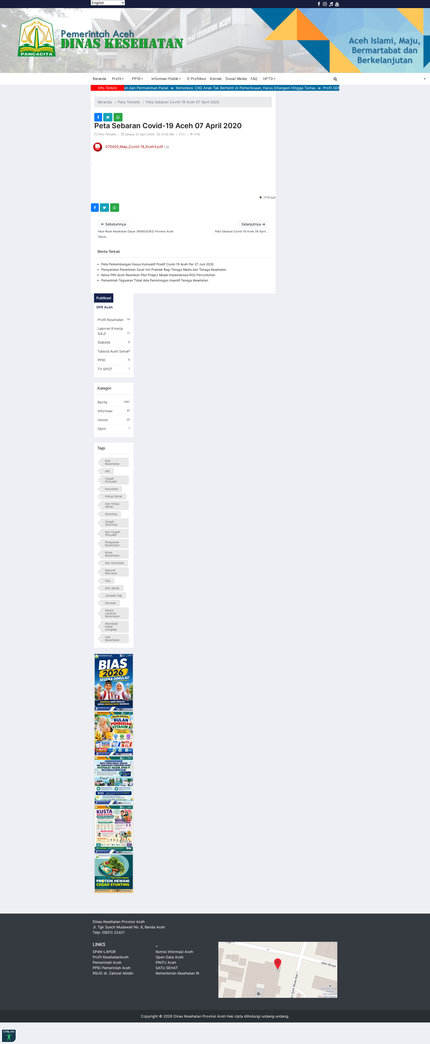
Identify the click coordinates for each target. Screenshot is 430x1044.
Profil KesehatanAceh (111, 957)
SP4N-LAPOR (104, 951)
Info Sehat (112, 588)
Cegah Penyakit (111, 480)
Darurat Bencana (111, 571)
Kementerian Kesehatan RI (177, 973)
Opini (114, 429)
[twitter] (107, 117)
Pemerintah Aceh (107, 962)
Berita (114, 402)
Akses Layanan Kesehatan (112, 613)
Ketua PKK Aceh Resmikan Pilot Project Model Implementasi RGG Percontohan (158, 275)
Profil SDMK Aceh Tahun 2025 (325, 88)
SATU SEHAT (167, 968)
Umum (114, 420)
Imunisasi (111, 489)
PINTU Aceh (166, 962)
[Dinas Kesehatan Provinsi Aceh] (215, 40)
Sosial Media (236, 79)
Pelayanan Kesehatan (112, 543)
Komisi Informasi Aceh (174, 951)
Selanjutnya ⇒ (253, 224)
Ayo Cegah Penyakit (112, 533)
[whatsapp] (118, 117)
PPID (114, 360)
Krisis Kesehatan (112, 554)
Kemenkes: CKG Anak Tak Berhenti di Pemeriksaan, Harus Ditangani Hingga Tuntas (223, 88)
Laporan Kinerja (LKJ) (114, 331)
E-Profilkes (196, 79)
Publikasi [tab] (103, 298)
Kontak (216, 79)
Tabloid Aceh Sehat (114, 351)
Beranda (99, 79)
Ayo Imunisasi (114, 563)
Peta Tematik (129, 102)
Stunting (111, 514)
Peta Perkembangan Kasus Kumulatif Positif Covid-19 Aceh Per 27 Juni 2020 (157, 264)
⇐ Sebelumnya (113, 224)
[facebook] (98, 117)
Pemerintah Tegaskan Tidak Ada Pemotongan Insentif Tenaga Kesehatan (154, 280)
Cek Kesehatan (112, 638)
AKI (107, 471)
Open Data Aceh (169, 957)
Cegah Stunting (111, 523)
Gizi (107, 581)
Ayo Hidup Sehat (112, 505)
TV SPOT (114, 369)
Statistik (114, 342)
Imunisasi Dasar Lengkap (111, 626)
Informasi (114, 411)
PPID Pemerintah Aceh (112, 968)
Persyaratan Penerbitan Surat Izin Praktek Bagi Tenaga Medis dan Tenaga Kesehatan (163, 269)
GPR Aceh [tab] (104, 307)
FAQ (254, 79)
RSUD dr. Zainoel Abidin (113, 973)
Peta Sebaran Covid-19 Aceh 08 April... (241, 231)
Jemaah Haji (113, 595)
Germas (110, 603)
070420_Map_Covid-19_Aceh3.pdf (134, 146)
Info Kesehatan (112, 462)
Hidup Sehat (113, 496)
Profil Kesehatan (114, 320)
